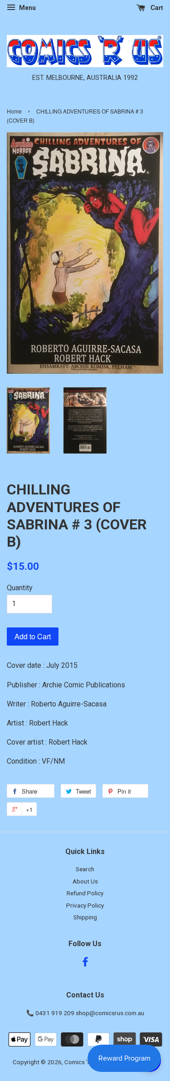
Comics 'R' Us (82, 1062)
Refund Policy (85, 893)
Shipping (85, 917)
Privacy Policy (85, 905)
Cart (156, 7)
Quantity (20, 587)
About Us (85, 881)
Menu (27, 7)
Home (14, 111)
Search (85, 869)
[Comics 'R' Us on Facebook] (85, 963)
